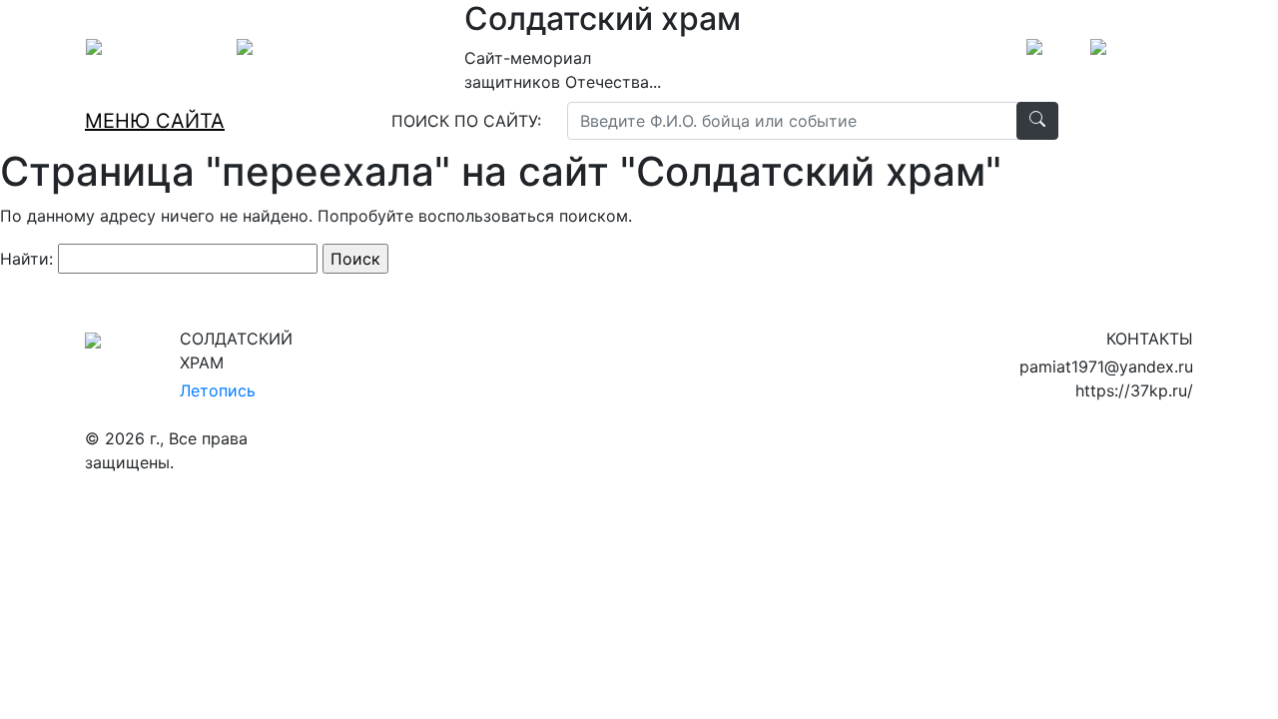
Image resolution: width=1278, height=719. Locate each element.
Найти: (26, 259)
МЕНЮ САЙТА (155, 121)
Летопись (218, 390)
